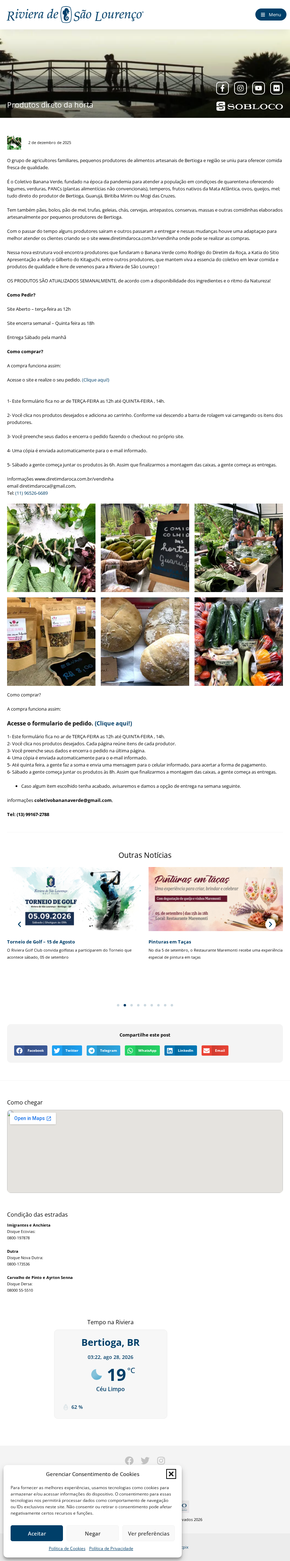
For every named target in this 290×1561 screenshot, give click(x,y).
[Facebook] (129, 1460)
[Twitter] (145, 1460)
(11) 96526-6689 (31, 493)
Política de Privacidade (111, 1548)
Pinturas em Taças (170, 942)
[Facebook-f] (222, 88)
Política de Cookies (67, 1548)
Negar (92, 1533)
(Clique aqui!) (95, 380)
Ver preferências (148, 1533)
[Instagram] (240, 88)
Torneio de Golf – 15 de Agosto (41, 942)
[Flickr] (276, 88)
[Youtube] (258, 88)
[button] (171, 1473)
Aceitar (37, 1533)
